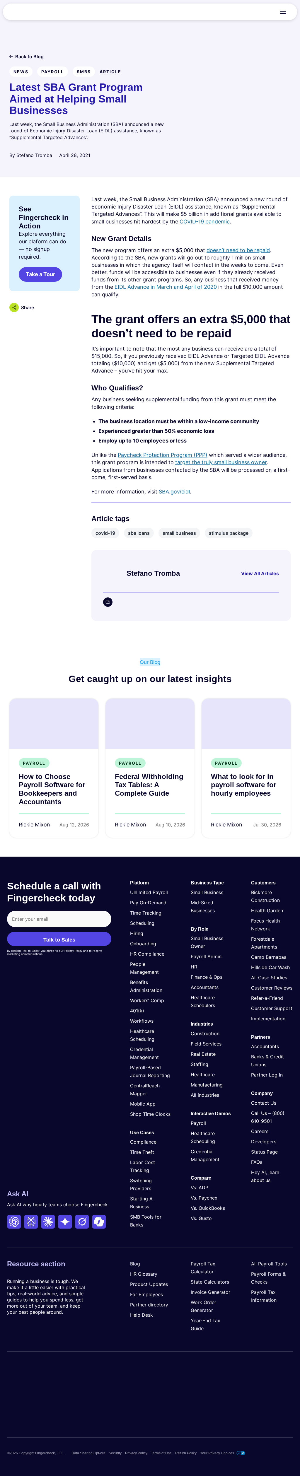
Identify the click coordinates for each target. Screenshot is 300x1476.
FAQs (256, 1162)
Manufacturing (207, 1085)
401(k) (137, 1011)
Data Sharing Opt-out (88, 1453)
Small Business (207, 892)
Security (115, 1453)
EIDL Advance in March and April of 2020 (166, 287)
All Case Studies (269, 977)
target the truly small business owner (221, 462)
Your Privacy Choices (217, 1453)
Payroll (198, 1123)
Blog (135, 1264)
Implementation (268, 1018)
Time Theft (142, 1152)
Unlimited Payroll (149, 892)
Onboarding (143, 944)
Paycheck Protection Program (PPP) (162, 455)
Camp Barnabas (268, 957)
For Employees (146, 1294)
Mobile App (143, 1104)
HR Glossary (143, 1274)
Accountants (205, 987)
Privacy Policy (136, 1453)
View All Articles (260, 573)
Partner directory (149, 1305)
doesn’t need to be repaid (238, 250)
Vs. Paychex (204, 1198)
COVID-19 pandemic (205, 221)
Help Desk (141, 1315)
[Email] (107, 602)
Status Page (264, 1152)
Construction (205, 1033)
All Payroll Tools (269, 1264)
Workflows (142, 1021)
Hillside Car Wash (270, 967)
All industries (205, 1095)
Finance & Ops (206, 977)
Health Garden (267, 910)
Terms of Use (161, 1453)
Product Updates (149, 1284)
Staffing (199, 1064)
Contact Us (263, 1103)
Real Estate (203, 1054)
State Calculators (210, 1282)
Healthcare (203, 1074)
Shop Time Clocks (150, 1114)
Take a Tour (40, 274)
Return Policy (186, 1453)
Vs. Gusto (201, 1218)
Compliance (143, 1142)
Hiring (136, 933)
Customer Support (271, 1008)
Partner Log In (267, 1075)
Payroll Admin (206, 956)
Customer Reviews (271, 988)
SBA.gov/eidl (174, 491)
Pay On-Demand (148, 903)
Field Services (206, 1044)
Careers (259, 1131)
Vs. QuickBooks (208, 1208)
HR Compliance (147, 954)
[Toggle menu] (283, 11)
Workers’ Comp (147, 1000)
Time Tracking (145, 913)
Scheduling (142, 923)
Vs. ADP (199, 1187)
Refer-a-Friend (267, 998)
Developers (263, 1141)
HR (194, 967)
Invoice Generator (210, 1292)
